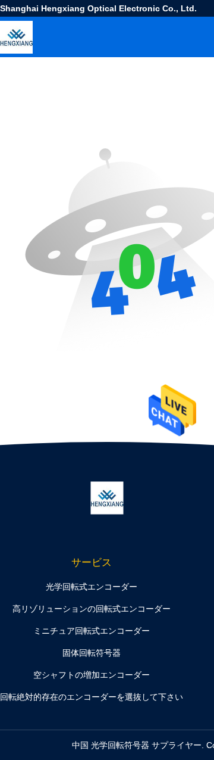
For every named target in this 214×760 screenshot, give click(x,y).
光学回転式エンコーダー (91, 586)
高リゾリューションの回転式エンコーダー (91, 608)
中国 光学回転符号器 (110, 745)
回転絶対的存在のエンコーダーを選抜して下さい (91, 697)
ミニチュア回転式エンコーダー (91, 631)
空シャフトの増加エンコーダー (91, 675)
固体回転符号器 (91, 653)
